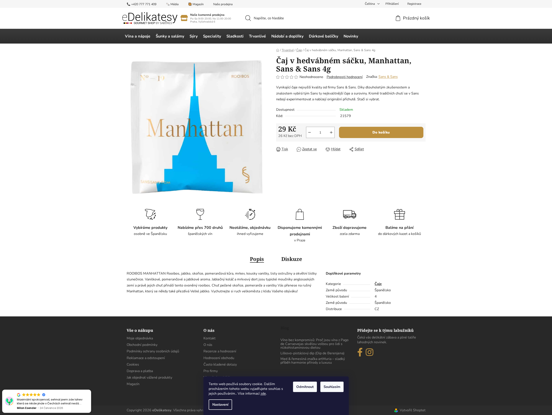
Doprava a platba (140, 371)
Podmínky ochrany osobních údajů (153, 351)
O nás (207, 344)
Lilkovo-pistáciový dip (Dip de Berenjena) (312, 353)
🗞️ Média (172, 4)
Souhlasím (332, 386)
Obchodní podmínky (142, 344)
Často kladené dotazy (220, 364)
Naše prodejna (223, 4)
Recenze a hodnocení (219, 351)
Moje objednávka (140, 338)
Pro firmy (210, 371)
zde (263, 393)
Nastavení (220, 404)
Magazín (133, 384)
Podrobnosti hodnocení (345, 77)
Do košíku (381, 132)
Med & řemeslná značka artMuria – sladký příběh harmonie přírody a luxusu (312, 361)
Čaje (378, 284)
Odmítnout (305, 386)
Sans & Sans (388, 76)
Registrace (414, 4)
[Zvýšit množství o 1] (331, 132)
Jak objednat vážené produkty (149, 377)
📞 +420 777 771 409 (141, 4)
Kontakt (209, 338)
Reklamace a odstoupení (146, 358)
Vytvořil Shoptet (413, 410)
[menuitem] (137, 36)
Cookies (133, 364)
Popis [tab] (257, 258)
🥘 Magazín (196, 4)
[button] (90, 389)
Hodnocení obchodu (218, 358)
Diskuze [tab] (291, 258)
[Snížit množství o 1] (309, 132)
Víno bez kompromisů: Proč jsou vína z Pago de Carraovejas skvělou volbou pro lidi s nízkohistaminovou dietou (314, 344)
